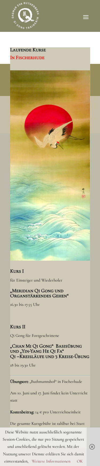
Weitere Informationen (51, 461)
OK (80, 461)
